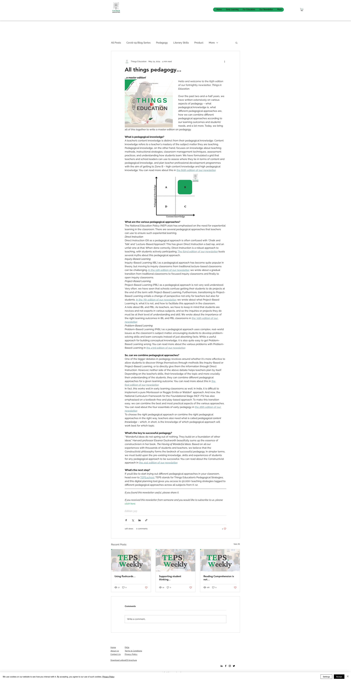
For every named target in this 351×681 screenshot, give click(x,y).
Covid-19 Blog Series (138, 42)
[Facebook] (225, 666)
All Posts (116, 42)
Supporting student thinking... (170, 578)
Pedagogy (162, 42)
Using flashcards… (125, 576)
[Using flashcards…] (131, 560)
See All (237, 544)
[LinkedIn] (221, 666)
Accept (339, 676)
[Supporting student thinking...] (175, 560)
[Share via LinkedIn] (139, 520)
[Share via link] (146, 520)
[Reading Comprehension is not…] (220, 560)
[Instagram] (229, 666)
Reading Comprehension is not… (218, 578)
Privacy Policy (108, 676)
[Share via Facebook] (126, 520)
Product (198, 42)
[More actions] (224, 61)
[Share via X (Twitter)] (132, 520)
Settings (326, 676)
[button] (302, 9)
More (212, 42)
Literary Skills (181, 42)
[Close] (347, 676)
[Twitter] (234, 666)
